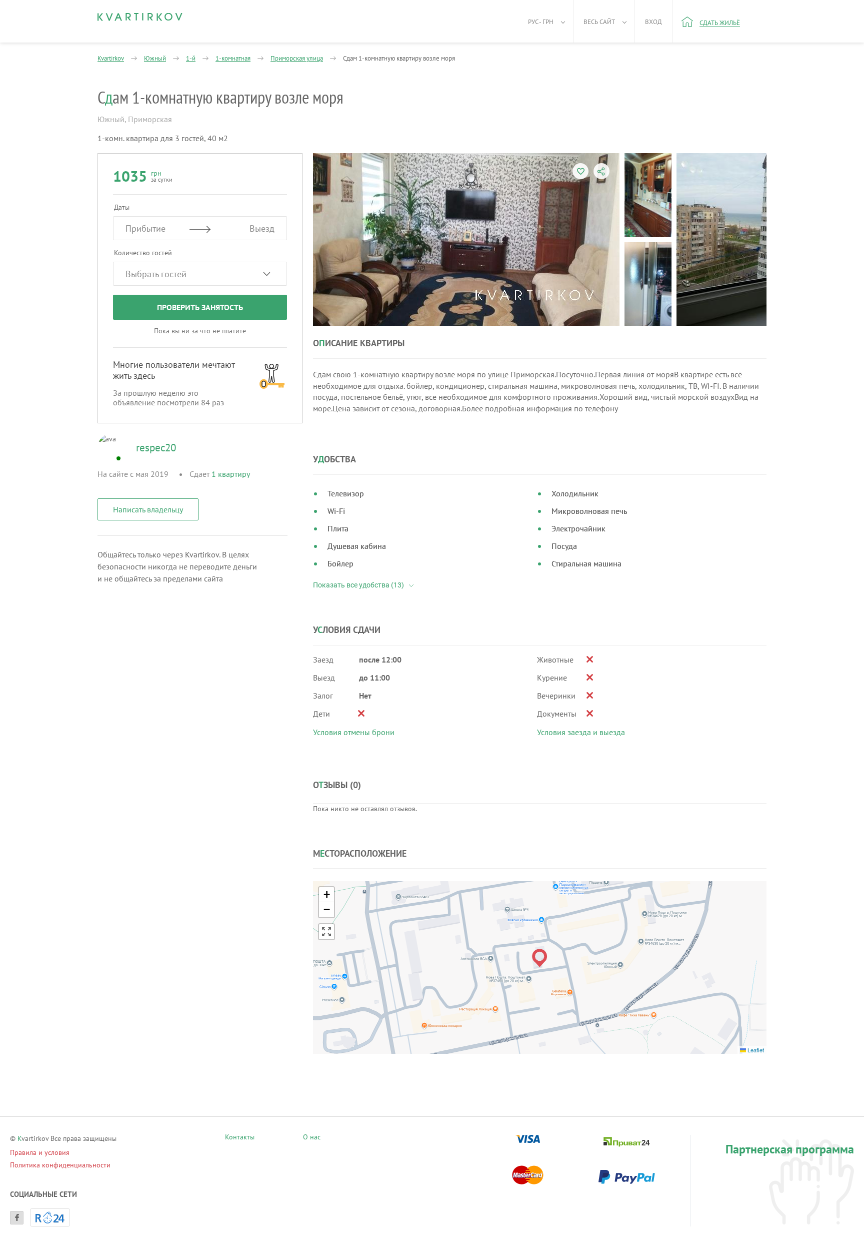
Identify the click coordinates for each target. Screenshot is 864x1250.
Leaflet (755, 1050)
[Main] (140, 17)
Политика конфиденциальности (60, 1165)
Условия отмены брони (353, 732)
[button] (540, 958)
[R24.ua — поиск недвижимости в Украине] (50, 1217)
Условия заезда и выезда (581, 732)
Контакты (239, 1138)
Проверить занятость (200, 307)
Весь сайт (599, 22)
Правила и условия (40, 1152)
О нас (311, 1138)
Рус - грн (541, 22)
